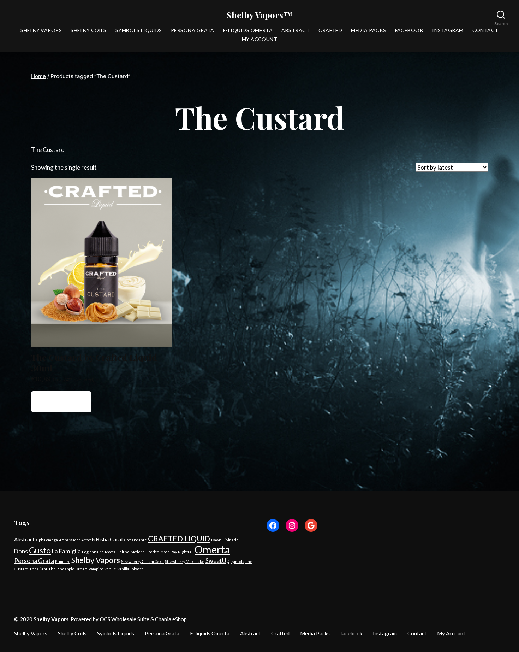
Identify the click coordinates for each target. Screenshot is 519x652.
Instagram (447, 30)
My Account (260, 39)
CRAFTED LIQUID (179, 538)
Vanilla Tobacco (130, 568)
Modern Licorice (145, 552)
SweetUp (217, 560)
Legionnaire (93, 552)
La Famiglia (66, 551)
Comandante (135, 540)
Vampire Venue (102, 568)
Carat (116, 539)
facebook (409, 30)
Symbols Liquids (138, 30)
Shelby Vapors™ (259, 15)
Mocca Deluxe (117, 552)
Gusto (40, 550)
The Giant (38, 568)
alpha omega (47, 540)
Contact (485, 30)
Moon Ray (168, 552)
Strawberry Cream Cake (142, 561)
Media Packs (368, 30)
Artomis (88, 540)
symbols (237, 561)
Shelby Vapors (41, 30)
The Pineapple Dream (68, 568)
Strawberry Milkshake (184, 561)
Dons (21, 551)
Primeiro (62, 561)
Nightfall (185, 552)
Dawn (216, 540)
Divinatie (230, 540)
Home (38, 76)
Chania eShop (171, 619)
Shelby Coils (89, 30)
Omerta (212, 549)
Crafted (330, 30)
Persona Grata (192, 30)
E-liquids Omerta (248, 30)
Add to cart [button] (61, 401)
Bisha (102, 539)
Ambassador (69, 540)
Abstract (295, 30)
